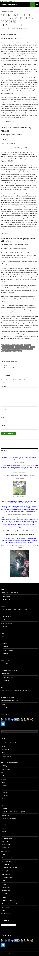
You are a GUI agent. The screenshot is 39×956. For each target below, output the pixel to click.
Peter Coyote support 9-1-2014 (9, 700)
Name (3, 410)
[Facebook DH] (15, 719)
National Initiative (6, 623)
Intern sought (6, 844)
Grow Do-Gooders (7, 769)
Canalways (6, 667)
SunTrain (5, 663)
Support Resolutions (8, 756)
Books (3, 854)
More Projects (5, 660)
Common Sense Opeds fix (10, 670)
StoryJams (4, 707)
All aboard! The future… (8, 697)
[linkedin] (18, 719)
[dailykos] (32, 719)
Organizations (7, 616)
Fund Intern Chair (8, 650)
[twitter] (28, 719)
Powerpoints (5, 792)
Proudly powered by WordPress (8, 953)
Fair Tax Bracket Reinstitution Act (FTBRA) (15, 609)
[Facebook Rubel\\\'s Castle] (12, 719)
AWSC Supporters (6, 766)
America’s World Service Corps (9, 592)
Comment (4, 386)
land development (7, 346)
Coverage (4, 626)
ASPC (3, 746)
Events (4, 835)
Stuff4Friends (5, 680)
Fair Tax (3, 606)
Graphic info (5, 815)
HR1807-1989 (5, 848)
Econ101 (3, 684)
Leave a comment (23, 28)
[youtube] (22, 719)
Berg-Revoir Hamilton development (12, 344)
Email (3, 417)
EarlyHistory (6, 894)
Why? (3, 759)
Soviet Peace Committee (8, 366)
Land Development (7, 11)
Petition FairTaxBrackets (9, 818)
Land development (7, 861)
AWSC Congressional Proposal (11, 603)
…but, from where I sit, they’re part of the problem (15, 690)
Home (2, 589)
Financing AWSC (6, 749)
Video (2, 633)
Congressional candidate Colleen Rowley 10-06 (15, 694)
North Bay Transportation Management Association (17, 349)
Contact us (6, 653)
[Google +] (25, 719)
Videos (3, 704)
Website (3, 425)
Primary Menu (37, 4)
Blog (2, 687)
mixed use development (22, 346)
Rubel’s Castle (5, 673)
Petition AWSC (6, 752)
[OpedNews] (2, 719)
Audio (2, 636)
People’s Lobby (5, 613)
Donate (5, 643)
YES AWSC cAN (6, 596)
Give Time (5, 646)
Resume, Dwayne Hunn (9, 657)
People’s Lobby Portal (9, 5)
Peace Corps (6, 789)
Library (5, 619)
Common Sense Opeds (8, 858)
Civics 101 (5, 828)
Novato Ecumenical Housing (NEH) (11, 351)
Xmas (3, 910)
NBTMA (33, 346)
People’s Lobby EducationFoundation (12, 903)
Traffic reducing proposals (9, 360)
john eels (27, 344)
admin (13, 28)
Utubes (4, 798)
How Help (4, 640)
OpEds (2, 630)
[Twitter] (3, 723)
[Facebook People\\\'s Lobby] (9, 719)
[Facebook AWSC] (5, 719)
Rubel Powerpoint (8, 677)
